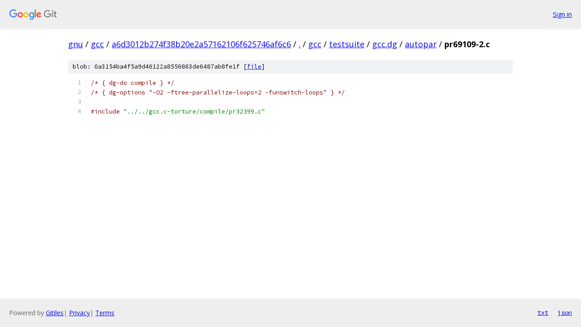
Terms (104, 312)
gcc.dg (384, 44)
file (254, 66)
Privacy (79, 312)
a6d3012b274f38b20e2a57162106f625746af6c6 (201, 44)
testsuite (346, 44)
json (564, 312)
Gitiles (55, 312)
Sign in (562, 14)
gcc (97, 44)
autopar (421, 44)
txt (542, 312)
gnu (75, 44)
